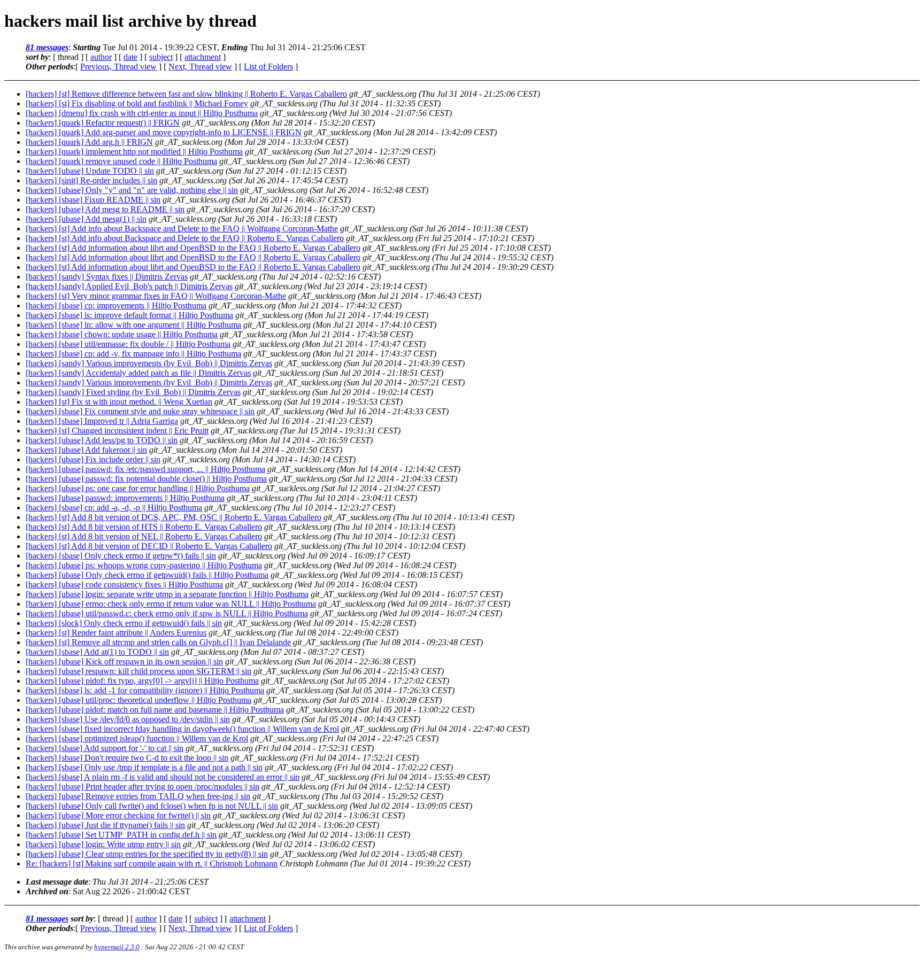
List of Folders (268, 66)
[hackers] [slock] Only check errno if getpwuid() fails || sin (124, 623)
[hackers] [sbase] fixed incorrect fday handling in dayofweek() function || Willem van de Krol (182, 728)
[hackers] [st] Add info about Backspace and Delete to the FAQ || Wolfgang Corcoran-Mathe (182, 228)
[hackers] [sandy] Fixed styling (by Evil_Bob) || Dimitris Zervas (133, 392)
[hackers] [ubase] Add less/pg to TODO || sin (102, 440)
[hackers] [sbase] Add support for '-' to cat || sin (104, 748)
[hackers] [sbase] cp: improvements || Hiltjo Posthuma (116, 305)
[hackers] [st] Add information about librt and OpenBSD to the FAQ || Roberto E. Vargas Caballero (193, 247)
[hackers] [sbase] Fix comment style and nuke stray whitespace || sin (140, 411)
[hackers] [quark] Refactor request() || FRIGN (103, 122)
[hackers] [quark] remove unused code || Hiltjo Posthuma (121, 161)
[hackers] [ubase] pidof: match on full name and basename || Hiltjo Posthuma (155, 709)
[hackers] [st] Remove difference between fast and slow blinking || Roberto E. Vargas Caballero (186, 93)
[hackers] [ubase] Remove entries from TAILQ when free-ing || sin (138, 796)
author (101, 56)
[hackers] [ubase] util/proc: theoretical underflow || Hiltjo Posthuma (138, 699)
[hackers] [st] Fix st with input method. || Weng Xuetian (119, 401)
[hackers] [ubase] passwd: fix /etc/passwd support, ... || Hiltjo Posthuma (145, 469)
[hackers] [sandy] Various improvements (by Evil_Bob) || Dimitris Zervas (149, 363)
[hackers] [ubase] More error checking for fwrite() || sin (118, 815)
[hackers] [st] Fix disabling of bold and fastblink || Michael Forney (137, 103)
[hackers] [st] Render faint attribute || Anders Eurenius (116, 632)
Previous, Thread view (118, 66)
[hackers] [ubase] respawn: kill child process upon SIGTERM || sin (138, 671)
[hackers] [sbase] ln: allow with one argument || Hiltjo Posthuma (133, 324)
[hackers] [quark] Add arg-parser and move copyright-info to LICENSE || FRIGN (164, 132)
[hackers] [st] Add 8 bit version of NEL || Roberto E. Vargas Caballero (144, 536)
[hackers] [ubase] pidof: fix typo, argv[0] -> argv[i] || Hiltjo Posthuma (142, 680)
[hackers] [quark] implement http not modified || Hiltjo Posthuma (134, 151)
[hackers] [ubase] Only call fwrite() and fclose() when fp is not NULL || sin (152, 805)
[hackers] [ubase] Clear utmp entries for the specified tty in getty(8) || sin (147, 853)
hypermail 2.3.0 (117, 947)
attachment (202, 56)
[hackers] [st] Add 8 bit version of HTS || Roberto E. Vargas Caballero (144, 526)
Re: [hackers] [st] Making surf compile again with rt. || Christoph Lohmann (152, 863)
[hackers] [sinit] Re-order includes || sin (91, 180)
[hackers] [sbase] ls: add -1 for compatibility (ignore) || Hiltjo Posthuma (145, 690)
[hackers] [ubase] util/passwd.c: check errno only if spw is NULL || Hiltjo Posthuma (167, 613)
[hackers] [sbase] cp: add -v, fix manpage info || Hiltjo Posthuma (133, 353)
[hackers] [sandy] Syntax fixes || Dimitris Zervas (107, 276)
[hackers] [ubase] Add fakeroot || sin (86, 449)
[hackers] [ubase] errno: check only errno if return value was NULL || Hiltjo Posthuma (171, 603)
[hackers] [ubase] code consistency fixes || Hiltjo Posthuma (124, 584)
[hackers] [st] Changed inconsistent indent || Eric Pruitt (117, 430)
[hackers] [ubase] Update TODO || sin (90, 170)
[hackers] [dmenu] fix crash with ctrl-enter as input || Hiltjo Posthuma (142, 113)
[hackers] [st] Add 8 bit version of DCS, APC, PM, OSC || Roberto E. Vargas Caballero (173, 517)
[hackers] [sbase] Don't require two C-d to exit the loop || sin (127, 757)
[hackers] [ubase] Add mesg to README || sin (105, 209)
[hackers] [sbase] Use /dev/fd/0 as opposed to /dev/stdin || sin (128, 719)
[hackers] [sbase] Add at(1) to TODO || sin (97, 651)
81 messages (47, 47)
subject (161, 56)
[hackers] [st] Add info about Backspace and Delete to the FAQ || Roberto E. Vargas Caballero (185, 238)
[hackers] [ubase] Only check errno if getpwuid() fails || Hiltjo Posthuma (147, 574)
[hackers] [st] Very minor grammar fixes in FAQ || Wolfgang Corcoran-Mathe (156, 295)
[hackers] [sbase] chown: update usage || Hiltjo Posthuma (122, 334)
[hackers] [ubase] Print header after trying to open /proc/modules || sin (142, 786)
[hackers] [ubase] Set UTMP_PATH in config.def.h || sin (121, 834)
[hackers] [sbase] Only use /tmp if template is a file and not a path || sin (144, 767)
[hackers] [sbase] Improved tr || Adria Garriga (102, 420)
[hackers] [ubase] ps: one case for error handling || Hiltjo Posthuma (138, 488)
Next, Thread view (200, 66)
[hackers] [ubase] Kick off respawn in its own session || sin (124, 661)
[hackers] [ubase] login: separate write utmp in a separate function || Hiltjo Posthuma (167, 594)
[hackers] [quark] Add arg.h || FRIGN (89, 141)
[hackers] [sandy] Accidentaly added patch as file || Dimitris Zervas (138, 372)
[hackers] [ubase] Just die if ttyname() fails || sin (105, 825)
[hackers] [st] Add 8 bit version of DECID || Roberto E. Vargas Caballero (149, 546)
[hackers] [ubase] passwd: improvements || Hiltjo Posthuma (125, 497)
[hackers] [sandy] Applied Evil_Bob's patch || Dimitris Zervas (129, 286)
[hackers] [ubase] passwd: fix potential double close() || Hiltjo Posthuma (146, 478)
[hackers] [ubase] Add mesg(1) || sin (86, 218)
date (130, 56)
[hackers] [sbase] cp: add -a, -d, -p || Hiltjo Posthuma (114, 507)
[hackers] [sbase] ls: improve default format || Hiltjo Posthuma (129, 315)
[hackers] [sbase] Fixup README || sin (93, 199)
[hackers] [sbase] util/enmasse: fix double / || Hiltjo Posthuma (128, 344)
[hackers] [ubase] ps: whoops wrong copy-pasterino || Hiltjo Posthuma (144, 565)
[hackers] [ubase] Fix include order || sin (93, 459)
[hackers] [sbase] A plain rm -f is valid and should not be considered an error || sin (162, 776)
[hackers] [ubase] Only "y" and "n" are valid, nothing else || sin (132, 190)
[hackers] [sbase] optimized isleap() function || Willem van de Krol (137, 738)
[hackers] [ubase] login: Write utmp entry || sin (103, 844)
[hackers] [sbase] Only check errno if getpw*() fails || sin (121, 555)
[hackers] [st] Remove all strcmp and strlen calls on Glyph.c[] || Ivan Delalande (158, 642)
